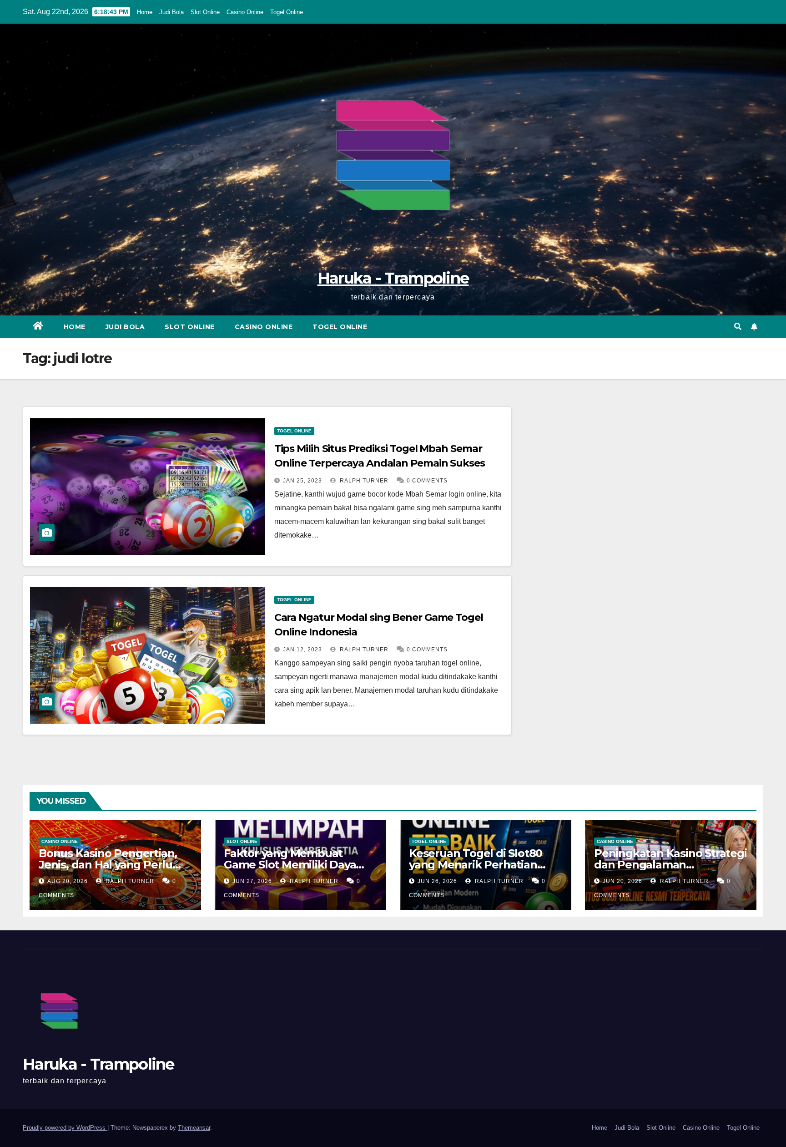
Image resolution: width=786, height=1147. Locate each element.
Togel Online (286, 12)
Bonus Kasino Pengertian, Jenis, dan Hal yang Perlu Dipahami (108, 865)
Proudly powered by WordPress (65, 1127)
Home (144, 12)
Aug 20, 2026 (67, 881)
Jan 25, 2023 (302, 480)
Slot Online (205, 12)
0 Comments (427, 480)
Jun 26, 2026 (437, 881)
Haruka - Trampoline (393, 278)
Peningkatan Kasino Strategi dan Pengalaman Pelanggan (670, 865)
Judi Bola (171, 12)
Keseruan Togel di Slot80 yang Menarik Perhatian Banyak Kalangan (475, 865)
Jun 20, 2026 (622, 881)
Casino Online (245, 12)
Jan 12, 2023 (302, 649)
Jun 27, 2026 (252, 881)
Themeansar (194, 1127)
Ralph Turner (363, 480)
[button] (737, 326)
